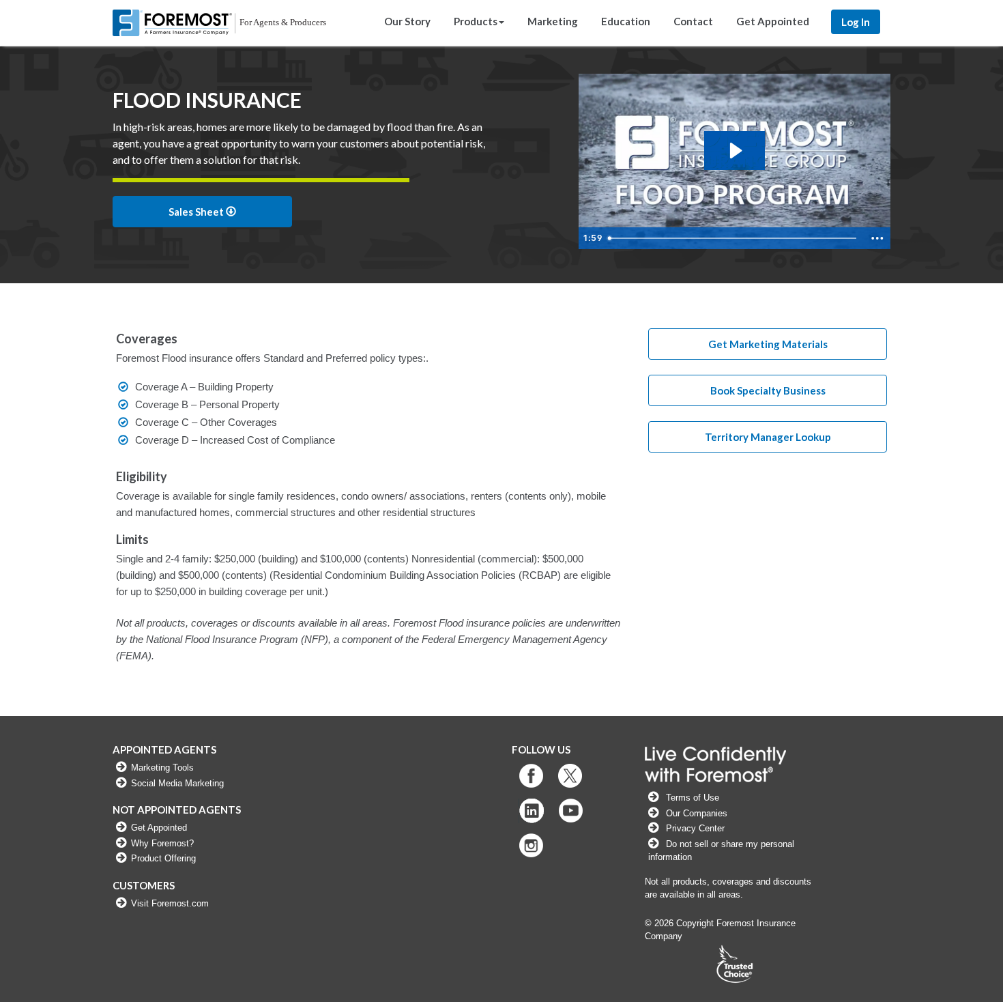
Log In (855, 22)
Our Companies (695, 813)
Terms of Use (692, 797)
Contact (693, 21)
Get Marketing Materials (768, 344)
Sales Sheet (197, 211)
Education (625, 21)
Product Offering (163, 858)
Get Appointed (772, 21)
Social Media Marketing (177, 783)
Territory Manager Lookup (768, 437)
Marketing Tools (162, 767)
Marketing (552, 21)
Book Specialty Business (768, 390)
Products (475, 21)
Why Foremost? (162, 843)
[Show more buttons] (877, 238)
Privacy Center (695, 828)
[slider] (734, 238)
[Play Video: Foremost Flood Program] (734, 150)
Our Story (407, 21)
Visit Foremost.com (170, 903)
